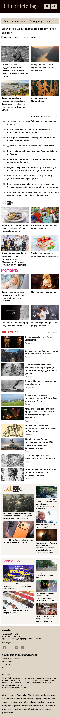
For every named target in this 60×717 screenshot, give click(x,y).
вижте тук (18, 685)
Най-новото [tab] (37, 116)
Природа (29, 357)
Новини (5, 667)
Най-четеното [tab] (51, 116)
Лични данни (7, 661)
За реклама (6, 664)
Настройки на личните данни (14, 687)
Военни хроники (32, 387)
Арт (27, 421)
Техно (27, 404)
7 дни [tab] (48, 332)
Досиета (29, 376)
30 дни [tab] (55, 332)
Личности (29, 343)
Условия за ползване (10, 659)
